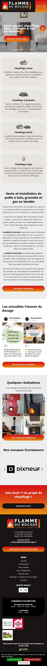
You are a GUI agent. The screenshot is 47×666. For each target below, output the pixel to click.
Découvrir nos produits (17, 39)
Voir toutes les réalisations (23, 438)
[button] (42, 469)
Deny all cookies (33, 659)
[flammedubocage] (5, 319)
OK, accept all (15, 659)
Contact (23, 580)
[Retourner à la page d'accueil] (16, 9)
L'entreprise (23, 564)
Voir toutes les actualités (23, 365)
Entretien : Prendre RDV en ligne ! (23, 577)
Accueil (23, 561)
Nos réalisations (23, 571)
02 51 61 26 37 (23, 540)
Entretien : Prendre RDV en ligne (23, 549)
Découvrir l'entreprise (23, 289)
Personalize (24, 663)
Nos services (23, 574)
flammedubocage (16, 318)
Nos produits (23, 567)
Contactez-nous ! (23, 506)
